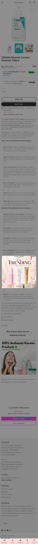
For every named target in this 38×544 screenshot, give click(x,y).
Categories (20, 542)
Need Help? (4, 542)
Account (34, 542)
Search (12, 542)
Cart (27, 541)
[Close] (33, 259)
